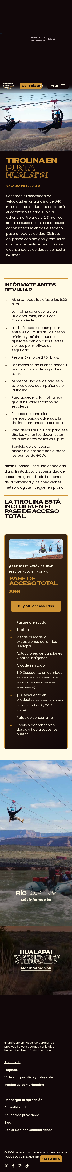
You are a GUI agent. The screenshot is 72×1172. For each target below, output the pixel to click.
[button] (31, 85)
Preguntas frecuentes (38, 39)
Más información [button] (36, 899)
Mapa (51, 39)
